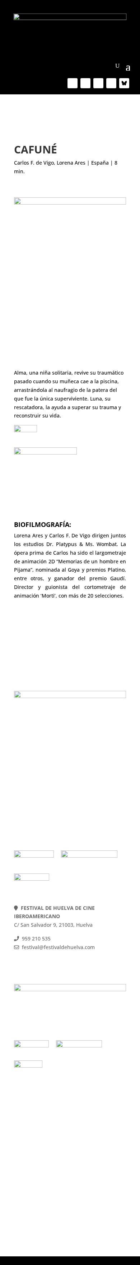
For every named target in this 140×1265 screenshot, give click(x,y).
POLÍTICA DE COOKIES (41, 781)
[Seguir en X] (85, 83)
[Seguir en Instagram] (111, 83)
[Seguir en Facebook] (72, 83)
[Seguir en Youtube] (98, 83)
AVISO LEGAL (30, 798)
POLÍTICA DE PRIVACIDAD (46, 790)
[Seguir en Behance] (124, 83)
